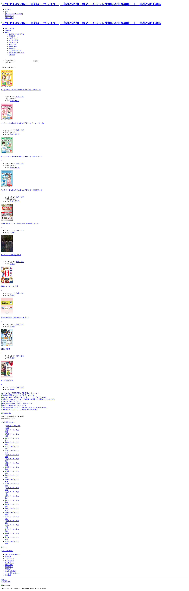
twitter (7, 32)
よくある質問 (13, 40)
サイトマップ (13, 42)
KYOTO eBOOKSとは (14, 14)
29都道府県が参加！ (8, 422)
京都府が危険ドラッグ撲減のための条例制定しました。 (20, 223)
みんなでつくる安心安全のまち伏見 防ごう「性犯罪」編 (21, 90)
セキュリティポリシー (16, 52)
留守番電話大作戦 (7, 380)
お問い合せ (9, 18)
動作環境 (12, 55)
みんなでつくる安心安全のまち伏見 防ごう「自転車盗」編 (21, 190)
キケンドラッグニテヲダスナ (11, 255)
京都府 (12, 232)
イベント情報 (9, 28)
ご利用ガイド (13, 38)
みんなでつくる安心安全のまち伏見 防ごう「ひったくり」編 (22, 123)
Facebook (8, 30)
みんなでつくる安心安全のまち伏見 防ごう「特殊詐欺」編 (21, 156)
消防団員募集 (5, 349)
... (1, 93)
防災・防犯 (20, 97)
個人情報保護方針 (15, 50)
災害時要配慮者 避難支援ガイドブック (15, 317)
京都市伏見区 (14, 101)
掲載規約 (12, 48)
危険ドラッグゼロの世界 (9, 286)
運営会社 (12, 36)
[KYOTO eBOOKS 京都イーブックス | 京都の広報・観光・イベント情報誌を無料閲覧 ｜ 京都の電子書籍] (81, 4)
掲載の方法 (9, 16)
